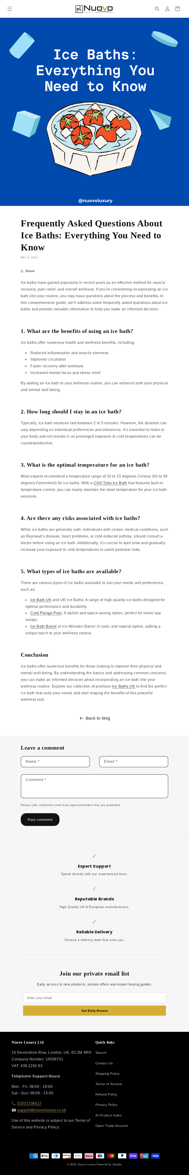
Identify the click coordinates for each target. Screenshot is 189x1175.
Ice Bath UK (41, 600)
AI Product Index (108, 1115)
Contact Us (104, 1063)
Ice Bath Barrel (43, 626)
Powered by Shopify (109, 1164)
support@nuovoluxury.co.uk (41, 1110)
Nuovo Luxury (87, 1164)
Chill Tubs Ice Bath (110, 483)
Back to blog (98, 718)
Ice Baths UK (123, 686)
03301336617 (29, 1103)
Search (101, 1052)
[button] (10, 9)
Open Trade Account (111, 1126)
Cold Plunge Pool (46, 613)
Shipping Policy (107, 1073)
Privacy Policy (106, 1105)
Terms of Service (108, 1084)
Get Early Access (94, 1010)
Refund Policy (106, 1094)
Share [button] (30, 271)
